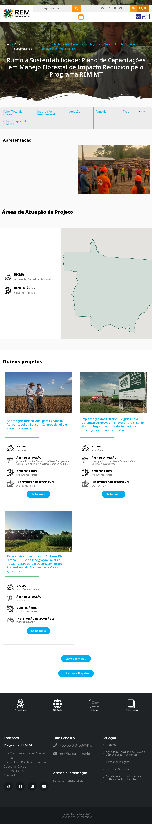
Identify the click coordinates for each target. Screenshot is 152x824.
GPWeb (57, 710)
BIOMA (21, 446)
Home (7, 44)
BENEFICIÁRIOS (24, 288)
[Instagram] (108, 8)
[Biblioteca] (131, 703)
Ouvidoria (20, 710)
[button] (81, 17)
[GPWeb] (57, 703)
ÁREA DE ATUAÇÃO (28, 457)
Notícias (95, 710)
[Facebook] (102, 8)
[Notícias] (94, 703)
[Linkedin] (114, 8)
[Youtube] (120, 8)
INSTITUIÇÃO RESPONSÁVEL (35, 482)
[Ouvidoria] (20, 703)
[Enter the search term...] (76, 8)
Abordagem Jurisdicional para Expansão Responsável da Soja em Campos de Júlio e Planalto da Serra (37, 424)
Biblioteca (132, 710)
